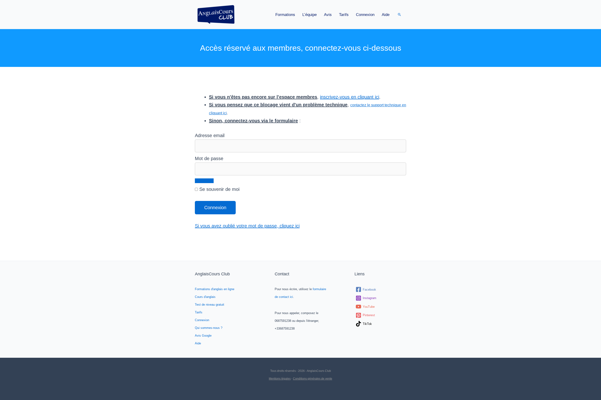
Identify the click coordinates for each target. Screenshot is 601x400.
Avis (328, 14)
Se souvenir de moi (218, 189)
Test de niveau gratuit (209, 304)
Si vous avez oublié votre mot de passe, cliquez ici (247, 225)
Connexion (365, 14)
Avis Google (203, 335)
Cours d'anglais (205, 297)
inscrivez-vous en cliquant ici (349, 97)
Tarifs (344, 14)
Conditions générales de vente (312, 378)
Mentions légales (280, 378)
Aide (385, 14)
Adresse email (209, 135)
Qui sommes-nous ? (208, 328)
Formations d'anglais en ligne (214, 289)
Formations (285, 14)
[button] (399, 14)
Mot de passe (209, 158)
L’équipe (309, 14)
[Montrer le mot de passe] (204, 180)
